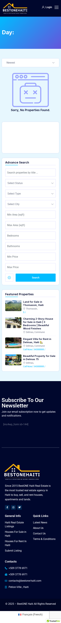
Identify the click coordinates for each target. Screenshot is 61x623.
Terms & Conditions (44, 539)
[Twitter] (19, 507)
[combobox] (30, 63)
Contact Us (39, 533)
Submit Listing (13, 550)
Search (35, 277)
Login (49, 7)
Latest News (40, 522)
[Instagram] (13, 507)
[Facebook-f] (7, 507)
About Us (38, 528)
